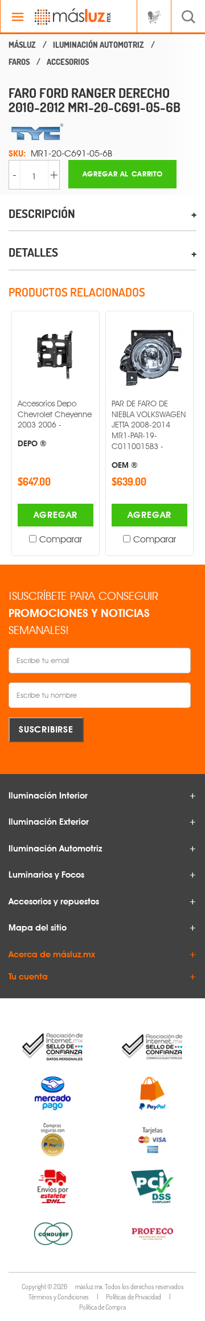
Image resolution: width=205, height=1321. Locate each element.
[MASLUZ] (22, 45)
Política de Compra (102, 1307)
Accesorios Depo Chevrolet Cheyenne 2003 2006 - (55, 423)
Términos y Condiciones (58, 1297)
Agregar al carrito (123, 174)
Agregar (56, 514)
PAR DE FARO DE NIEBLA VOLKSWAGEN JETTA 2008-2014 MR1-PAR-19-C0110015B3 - (149, 434)
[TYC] (102, 132)
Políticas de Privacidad (133, 1297)
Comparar (60, 539)
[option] (55, 433)
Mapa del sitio (38, 928)
